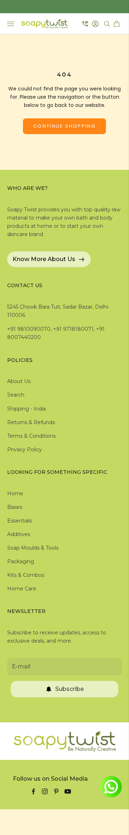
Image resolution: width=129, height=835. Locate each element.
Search (15, 395)
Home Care (21, 588)
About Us (18, 381)
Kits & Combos (25, 575)
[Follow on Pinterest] (56, 791)
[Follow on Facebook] (33, 791)
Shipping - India (26, 409)
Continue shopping (64, 126)
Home (15, 493)
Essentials (19, 520)
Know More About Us (44, 259)
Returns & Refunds (31, 422)
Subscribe (69, 689)
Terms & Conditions (31, 436)
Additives (18, 534)
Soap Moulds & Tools (32, 548)
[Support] (85, 23)
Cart (117, 23)
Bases (14, 507)
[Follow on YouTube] (67, 791)
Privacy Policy (24, 449)
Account (96, 23)
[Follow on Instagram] (44, 791)
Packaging (20, 561)
